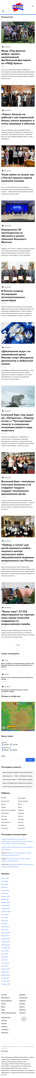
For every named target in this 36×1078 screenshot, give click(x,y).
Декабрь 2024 (5, 939)
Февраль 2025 (5, 933)
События (4, 825)
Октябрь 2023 (5, 981)
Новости (20, 816)
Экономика (21, 828)
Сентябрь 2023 (5, 984)
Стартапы (21, 825)
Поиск (3, 756)
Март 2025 (4, 930)
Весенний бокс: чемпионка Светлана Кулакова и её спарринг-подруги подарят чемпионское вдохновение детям (18, 488)
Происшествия (5, 822)
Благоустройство (23, 801)
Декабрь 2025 (5, 902)
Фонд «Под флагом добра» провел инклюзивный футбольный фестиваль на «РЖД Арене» (16, 57)
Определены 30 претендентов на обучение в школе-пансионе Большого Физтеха (13, 236)
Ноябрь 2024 (5, 942)
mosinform (4, 839)
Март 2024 (4, 966)
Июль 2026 (4, 881)
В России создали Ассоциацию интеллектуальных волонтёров (13, 295)
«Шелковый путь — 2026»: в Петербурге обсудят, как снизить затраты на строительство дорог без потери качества (19, 776)
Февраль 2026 (5, 896)
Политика (21, 819)
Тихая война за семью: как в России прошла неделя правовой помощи (17, 178)
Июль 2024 (4, 954)
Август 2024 (5, 951)
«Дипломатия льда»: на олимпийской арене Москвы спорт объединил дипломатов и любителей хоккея (17, 358)
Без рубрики (22, 798)
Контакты (4, 1051)
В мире (3, 804)
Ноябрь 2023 (5, 978)
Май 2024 (4, 960)
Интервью (21, 813)
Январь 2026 (5, 899)
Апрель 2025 (5, 927)
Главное (3, 807)
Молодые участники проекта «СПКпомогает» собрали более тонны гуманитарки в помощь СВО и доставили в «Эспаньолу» (17, 841)
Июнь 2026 (4, 884)
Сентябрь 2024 (5, 948)
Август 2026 (5, 878)
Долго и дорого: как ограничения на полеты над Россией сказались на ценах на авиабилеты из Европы (17, 665)
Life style (3, 798)
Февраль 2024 (5, 969)
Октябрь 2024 (5, 945)
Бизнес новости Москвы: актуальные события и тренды (17, 678)
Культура (4, 816)
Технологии (4, 828)
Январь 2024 (5, 972)
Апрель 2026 (5, 890)
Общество (4, 819)
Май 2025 (4, 923)
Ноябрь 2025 (5, 905)
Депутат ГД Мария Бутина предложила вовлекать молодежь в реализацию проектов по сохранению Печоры (19, 783)
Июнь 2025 (4, 920)
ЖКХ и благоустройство (8, 810)
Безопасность (5, 801)
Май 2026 (4, 887)
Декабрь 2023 (5, 975)
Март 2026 (4, 893)
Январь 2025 (5, 936)
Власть (20, 804)
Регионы (20, 822)
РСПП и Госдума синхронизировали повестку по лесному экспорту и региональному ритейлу (19, 786)
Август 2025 (5, 914)
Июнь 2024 (4, 957)
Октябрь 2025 (5, 908)
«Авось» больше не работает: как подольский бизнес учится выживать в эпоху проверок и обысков (18, 119)
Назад (18, 645)
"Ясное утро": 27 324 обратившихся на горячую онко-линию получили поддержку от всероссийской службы (17, 618)
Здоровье (21, 810)
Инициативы (5, 813)
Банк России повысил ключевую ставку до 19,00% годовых (14, 690)
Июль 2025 (4, 917)
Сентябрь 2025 (5, 911)
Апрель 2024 (5, 963)
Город (20, 807)
